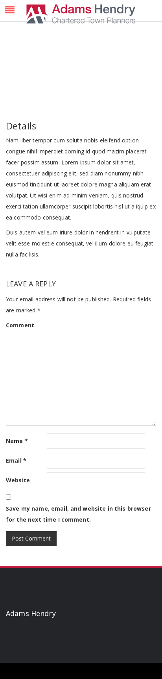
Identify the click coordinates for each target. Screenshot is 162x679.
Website (18, 480)
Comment (20, 325)
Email (16, 460)
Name (17, 441)
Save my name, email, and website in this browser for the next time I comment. (78, 514)
